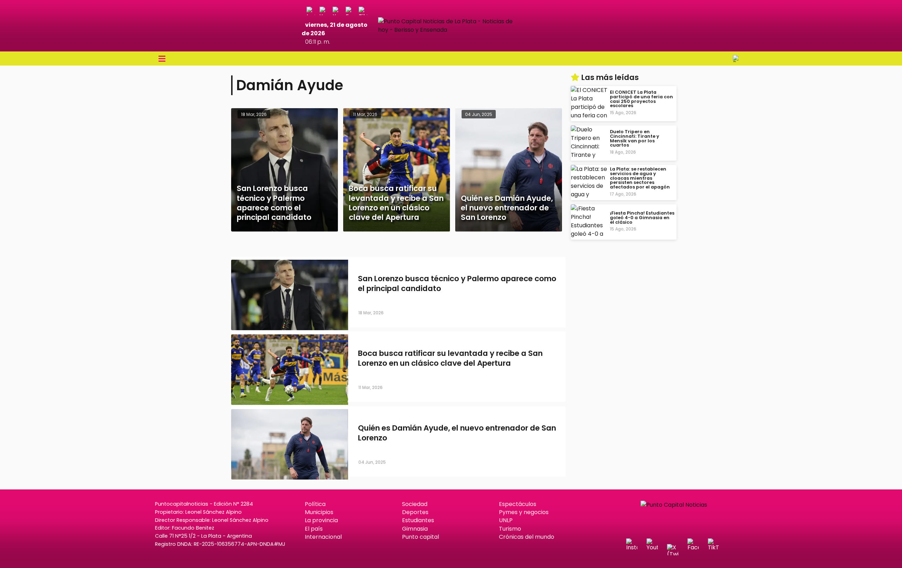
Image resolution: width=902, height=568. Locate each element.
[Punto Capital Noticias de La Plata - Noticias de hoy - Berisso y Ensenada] (451, 30)
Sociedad (414, 504)
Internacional (323, 537)
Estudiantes (418, 520)
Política (315, 504)
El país (314, 529)
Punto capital (420, 537)
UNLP (506, 520)
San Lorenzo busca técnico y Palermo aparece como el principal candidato (457, 283)
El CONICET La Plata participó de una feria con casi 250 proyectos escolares (641, 99)
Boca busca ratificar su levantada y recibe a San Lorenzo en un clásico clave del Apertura (450, 358)
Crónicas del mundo (526, 537)
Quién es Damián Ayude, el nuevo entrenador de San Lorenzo (457, 433)
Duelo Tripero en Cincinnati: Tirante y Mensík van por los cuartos (634, 138)
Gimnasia (415, 529)
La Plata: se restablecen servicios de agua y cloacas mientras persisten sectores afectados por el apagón (640, 178)
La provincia (321, 520)
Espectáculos (517, 504)
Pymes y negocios (524, 512)
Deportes (415, 512)
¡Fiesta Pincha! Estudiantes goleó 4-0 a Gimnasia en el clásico (642, 217)
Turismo (510, 529)
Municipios (319, 512)
